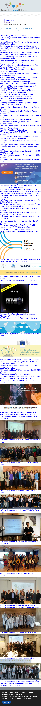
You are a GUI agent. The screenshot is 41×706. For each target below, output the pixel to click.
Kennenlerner (9, 20)
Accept (6, 702)
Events (7, 22)
